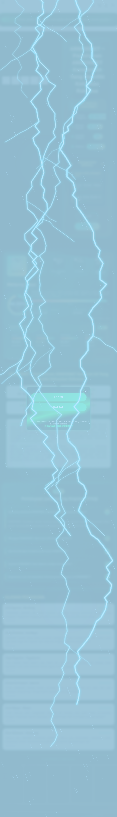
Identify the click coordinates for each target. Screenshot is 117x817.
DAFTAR (58, 407)
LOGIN (58, 397)
